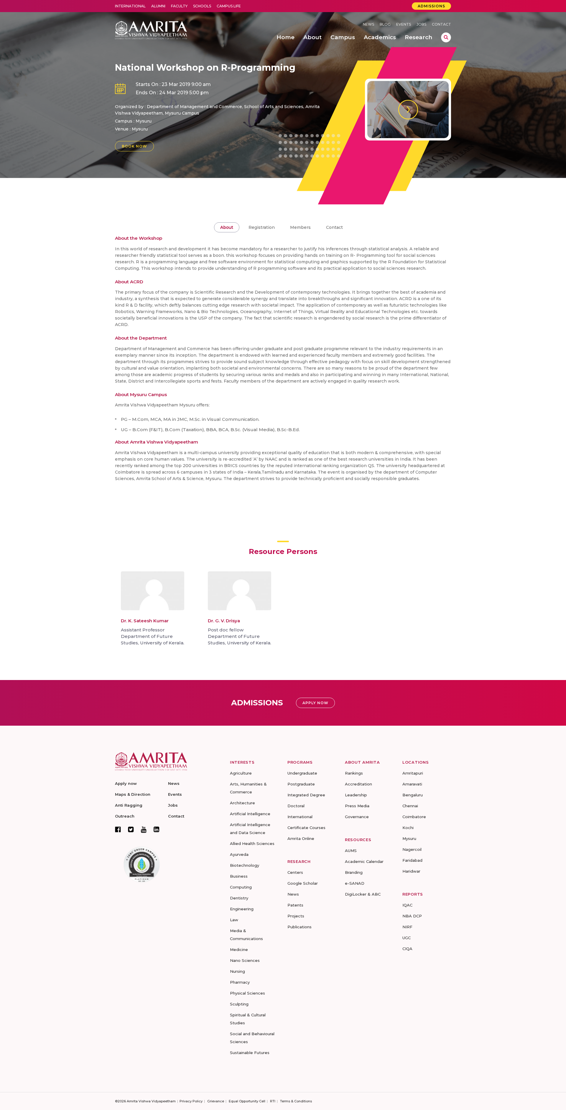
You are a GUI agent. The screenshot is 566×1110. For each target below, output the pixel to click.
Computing (241, 887)
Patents (295, 905)
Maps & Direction (132, 794)
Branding (354, 872)
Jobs (421, 24)
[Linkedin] (156, 829)
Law (234, 919)
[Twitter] (131, 829)
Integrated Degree (306, 795)
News (368, 24)
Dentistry (239, 898)
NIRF (407, 926)
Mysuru (140, 129)
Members (300, 227)
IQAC (407, 905)
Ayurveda (239, 854)
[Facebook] (118, 829)
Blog (385, 24)
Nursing (237, 971)
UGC (406, 937)
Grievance (215, 1101)
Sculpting (239, 1004)
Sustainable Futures (249, 1052)
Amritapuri (412, 773)
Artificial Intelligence (250, 813)
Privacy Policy (191, 1101)
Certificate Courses (306, 827)
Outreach (124, 816)
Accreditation (358, 784)
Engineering (242, 908)
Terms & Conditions (296, 1101)
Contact (441, 24)
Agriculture (241, 773)
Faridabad (412, 860)
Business (239, 876)
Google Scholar (302, 883)
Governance (357, 816)
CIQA (407, 948)
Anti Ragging (128, 805)
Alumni (158, 6)
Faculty (179, 6)
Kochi (408, 827)
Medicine (239, 949)
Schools (202, 6)
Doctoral (296, 805)
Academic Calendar (364, 861)
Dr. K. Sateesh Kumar (145, 620)
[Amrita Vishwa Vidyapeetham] (151, 29)
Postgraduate (301, 784)
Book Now (134, 146)
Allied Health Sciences (252, 843)
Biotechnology (244, 865)
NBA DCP (412, 916)
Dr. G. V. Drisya (224, 620)
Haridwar (411, 871)
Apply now (126, 783)
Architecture (242, 802)
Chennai (410, 805)
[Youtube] (144, 829)
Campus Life (229, 6)
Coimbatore (414, 816)
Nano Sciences (245, 960)
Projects (295, 916)
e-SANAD (354, 883)
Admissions (431, 6)
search (446, 37)
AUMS (351, 850)
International (130, 6)
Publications (299, 926)
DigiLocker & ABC (363, 894)
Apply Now (315, 703)
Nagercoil (412, 849)
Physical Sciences (247, 993)
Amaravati (412, 784)
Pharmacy (240, 982)
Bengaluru (412, 795)
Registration (262, 227)
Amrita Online (300, 838)
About (226, 227)
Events (403, 24)
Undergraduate (302, 773)
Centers (295, 872)
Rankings (354, 773)
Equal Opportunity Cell (247, 1101)
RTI (272, 1101)
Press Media (357, 805)
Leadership (356, 795)
